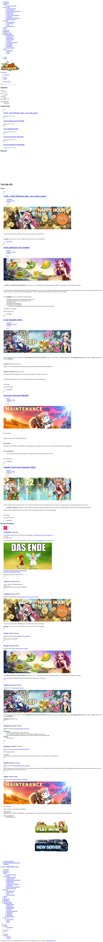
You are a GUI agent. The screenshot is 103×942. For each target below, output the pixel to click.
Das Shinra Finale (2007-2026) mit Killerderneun (15, 570)
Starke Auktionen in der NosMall (14, 121)
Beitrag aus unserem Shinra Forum (12, 572)
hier (31, 453)
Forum (5, 77)
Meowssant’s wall (18, 584)
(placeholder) (10, 927)
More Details (49, 940)
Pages (5, 79)
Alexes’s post (10, 535)
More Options (7, 81)
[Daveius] (5, 630)
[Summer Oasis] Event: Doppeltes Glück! (20, 467)
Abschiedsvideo (40, 540)
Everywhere (3, 72)
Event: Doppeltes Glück (11, 129)
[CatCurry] (5, 578)
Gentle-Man (7, 532)
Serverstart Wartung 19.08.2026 (14, 137)
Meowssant (6, 103)
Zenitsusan (6, 116)
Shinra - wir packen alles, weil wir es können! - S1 (41, 535)
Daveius (5, 123)
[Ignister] (5, 760)
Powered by (10, 866)
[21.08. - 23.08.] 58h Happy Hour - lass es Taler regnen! (21, 113)
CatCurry (7, 581)
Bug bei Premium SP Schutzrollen (14, 144)
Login (5, 57)
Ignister (5, 147)
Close (54, 940)
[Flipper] (5, 773)
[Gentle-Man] (5, 529)
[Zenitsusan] (5, 591)
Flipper (8, 398)
